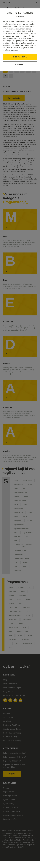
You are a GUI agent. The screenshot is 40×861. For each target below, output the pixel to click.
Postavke (20, 64)
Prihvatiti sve (20, 57)
